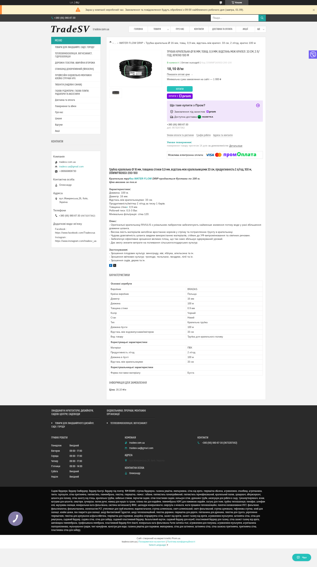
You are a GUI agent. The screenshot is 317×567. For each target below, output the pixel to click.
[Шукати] (262, 18)
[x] (114, 266)
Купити (180, 89)
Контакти (199, 29)
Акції (245, 29)
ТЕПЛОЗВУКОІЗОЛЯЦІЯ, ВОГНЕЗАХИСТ (128, 423)
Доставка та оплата (222, 29)
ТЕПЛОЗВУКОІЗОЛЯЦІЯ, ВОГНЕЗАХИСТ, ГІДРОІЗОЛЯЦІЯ (73, 55)
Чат (304, 557)
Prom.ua (176, 538)
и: (127, 206)
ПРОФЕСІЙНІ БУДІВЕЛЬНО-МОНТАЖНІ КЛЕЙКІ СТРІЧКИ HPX (73, 77)
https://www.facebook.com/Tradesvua (75, 232)
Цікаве (58, 118)
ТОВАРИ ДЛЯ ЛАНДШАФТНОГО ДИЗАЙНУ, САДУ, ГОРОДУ (72, 425)
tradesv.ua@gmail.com (71, 166)
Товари (157, 29)
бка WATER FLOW (140, 178)
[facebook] (110, 266)
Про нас (180, 29)
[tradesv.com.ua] (70, 29)
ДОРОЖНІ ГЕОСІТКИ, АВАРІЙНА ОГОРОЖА (75, 62)
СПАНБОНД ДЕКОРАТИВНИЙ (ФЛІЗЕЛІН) (74, 69)
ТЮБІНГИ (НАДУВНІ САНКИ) (68, 84)
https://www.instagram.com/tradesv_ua (75, 241)
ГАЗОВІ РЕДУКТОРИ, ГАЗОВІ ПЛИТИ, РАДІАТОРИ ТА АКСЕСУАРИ (72, 92)
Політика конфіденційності (181, 541)
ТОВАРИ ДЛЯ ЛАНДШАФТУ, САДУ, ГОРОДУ (74, 47)
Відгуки (59, 124)
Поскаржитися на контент (152, 541)
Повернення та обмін (65, 106)
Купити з (173, 96)
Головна (138, 29)
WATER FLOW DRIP (131, 42)
